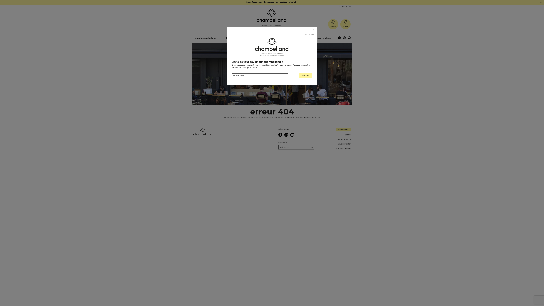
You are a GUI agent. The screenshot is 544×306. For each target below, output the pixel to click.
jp (309, 34)
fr (302, 34)
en (306, 34)
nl (313, 34)
